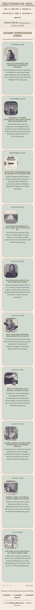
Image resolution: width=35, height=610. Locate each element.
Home (5, 9)
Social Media (26, 13)
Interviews (25, 9)
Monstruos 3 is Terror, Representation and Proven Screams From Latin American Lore (17, 119)
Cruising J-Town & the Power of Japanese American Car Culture (17, 498)
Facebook (6, 595)
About (17, 13)
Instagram (18, 595)
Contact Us (17, 18)
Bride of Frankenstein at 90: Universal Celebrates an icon (17, 389)
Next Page (29, 585)
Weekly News (15, 9)
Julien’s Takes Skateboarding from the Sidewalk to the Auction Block (17, 173)
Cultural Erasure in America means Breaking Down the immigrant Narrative (17, 444)
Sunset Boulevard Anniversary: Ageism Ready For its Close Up (17, 335)
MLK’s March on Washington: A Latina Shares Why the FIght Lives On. (17, 227)
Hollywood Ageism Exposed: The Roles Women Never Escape (17, 281)
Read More (23, 80)
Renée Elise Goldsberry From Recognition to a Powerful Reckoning (17, 65)
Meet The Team (7, 13)
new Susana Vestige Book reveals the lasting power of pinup (17, 552)
